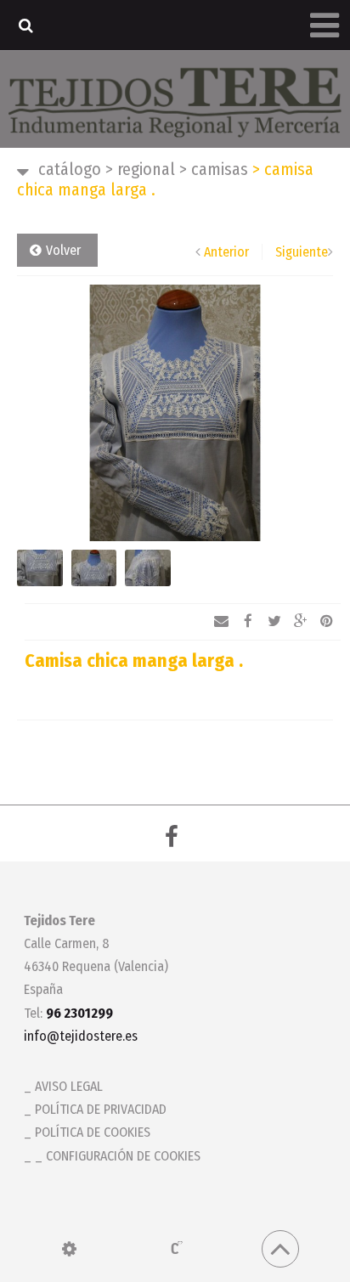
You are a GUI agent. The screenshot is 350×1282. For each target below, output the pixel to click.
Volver (63, 250)
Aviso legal (69, 1086)
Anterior (226, 252)
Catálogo (69, 169)
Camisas (213, 169)
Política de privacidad (101, 1109)
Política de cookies (92, 1132)
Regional (140, 169)
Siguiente (301, 252)
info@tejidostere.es (81, 1036)
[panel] (69, 1249)
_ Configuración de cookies (117, 1156)
